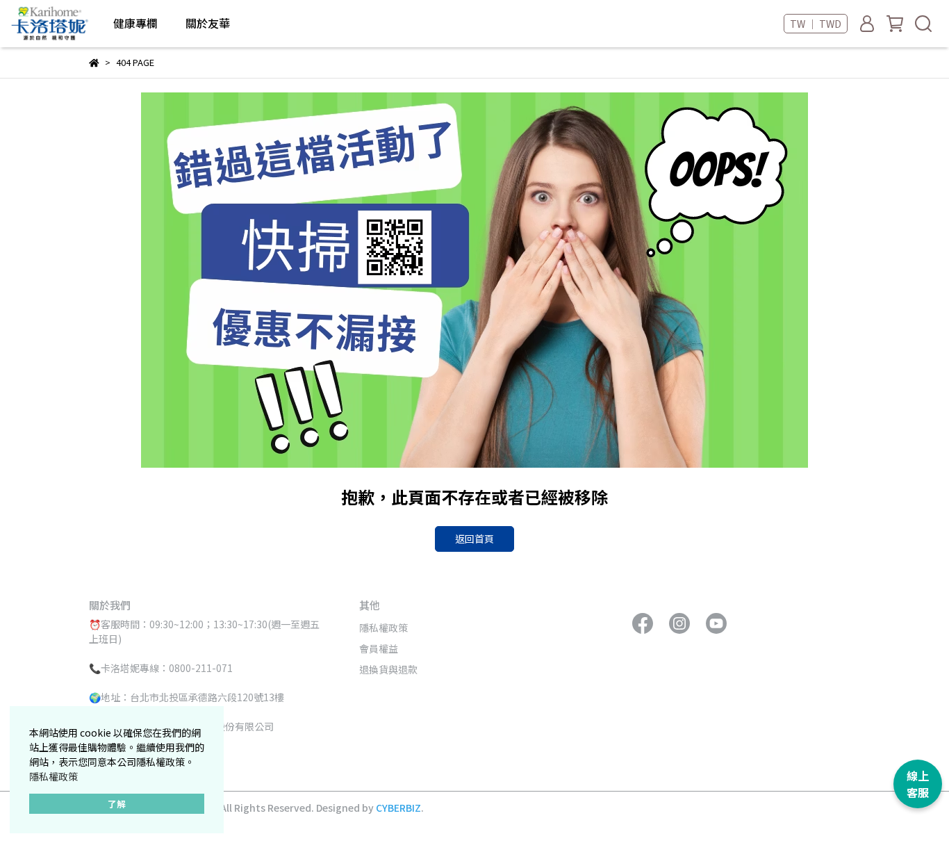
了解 (117, 803)
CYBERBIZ (398, 808)
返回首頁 (474, 539)
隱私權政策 (53, 776)
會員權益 (378, 648)
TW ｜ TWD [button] (815, 23)
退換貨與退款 (388, 669)
